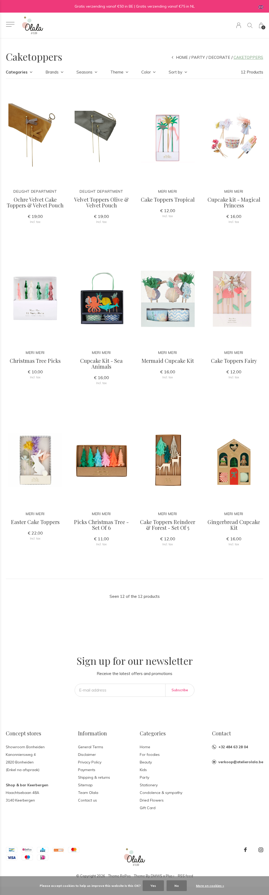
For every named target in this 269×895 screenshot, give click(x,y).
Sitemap (85, 785)
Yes (153, 886)
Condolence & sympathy (161, 792)
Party (198, 57)
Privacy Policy (89, 762)
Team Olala (88, 792)
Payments (86, 769)
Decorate (219, 57)
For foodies (150, 754)
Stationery (149, 785)
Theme (116, 72)
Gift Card (148, 807)
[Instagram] (260, 850)
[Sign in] (238, 25)
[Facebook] (245, 850)
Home (182, 57)
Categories (17, 72)
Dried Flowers (152, 800)
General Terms (90, 747)
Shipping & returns (94, 777)
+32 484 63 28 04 (233, 747)
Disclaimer (87, 754)
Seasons (84, 72)
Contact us (87, 800)
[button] (10, 24)
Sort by (175, 72)
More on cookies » (210, 886)
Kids (143, 769)
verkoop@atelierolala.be (240, 762)
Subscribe (180, 690)
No (176, 886)
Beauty (146, 762)
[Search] (249, 25)
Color (146, 72)
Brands (52, 72)
